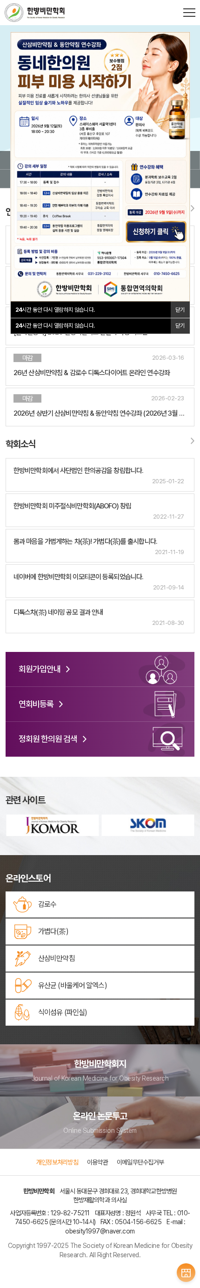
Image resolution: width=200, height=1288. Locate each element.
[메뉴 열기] (189, 13)
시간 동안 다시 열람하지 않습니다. (55, 325)
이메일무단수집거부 (140, 1162)
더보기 (190, 210)
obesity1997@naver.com (100, 1231)
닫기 (180, 325)
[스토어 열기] (186, 1272)
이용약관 (97, 1162)
